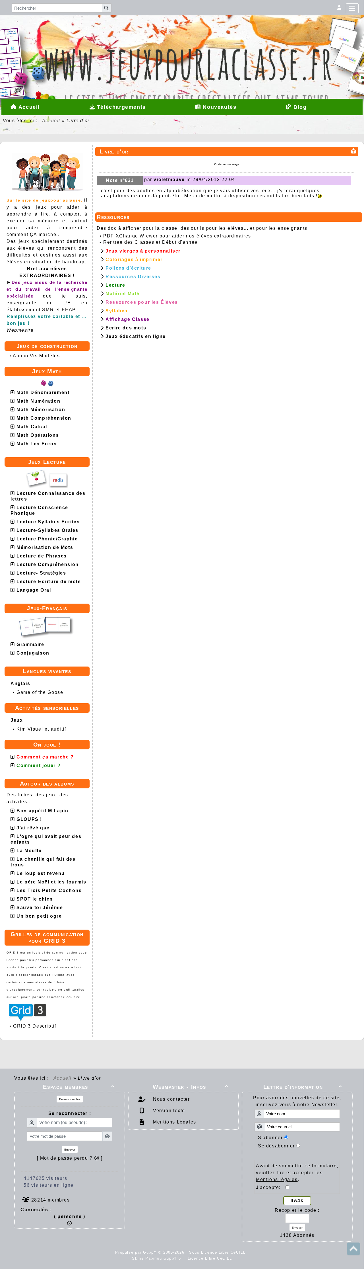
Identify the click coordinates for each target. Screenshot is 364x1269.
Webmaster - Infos (191, 1087)
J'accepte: (271, 1187)
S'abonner (270, 1137)
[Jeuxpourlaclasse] (182, 38)
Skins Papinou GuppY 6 (158, 1258)
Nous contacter (171, 1099)
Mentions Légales (174, 1122)
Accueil (51, 120)
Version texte (168, 1110)
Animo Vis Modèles (36, 355)
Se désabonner (276, 1145)
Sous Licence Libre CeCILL (218, 1252)
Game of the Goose (39, 692)
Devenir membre (69, 1099)
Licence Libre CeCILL (209, 1258)
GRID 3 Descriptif (34, 1026)
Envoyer (69, 1149)
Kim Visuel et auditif (41, 729)
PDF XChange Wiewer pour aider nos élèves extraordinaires (177, 235)
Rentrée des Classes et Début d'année (150, 242)
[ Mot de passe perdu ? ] (70, 1158)
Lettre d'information (302, 1087)
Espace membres (79, 1087)
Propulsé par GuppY (136, 1252)
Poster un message (226, 164)
